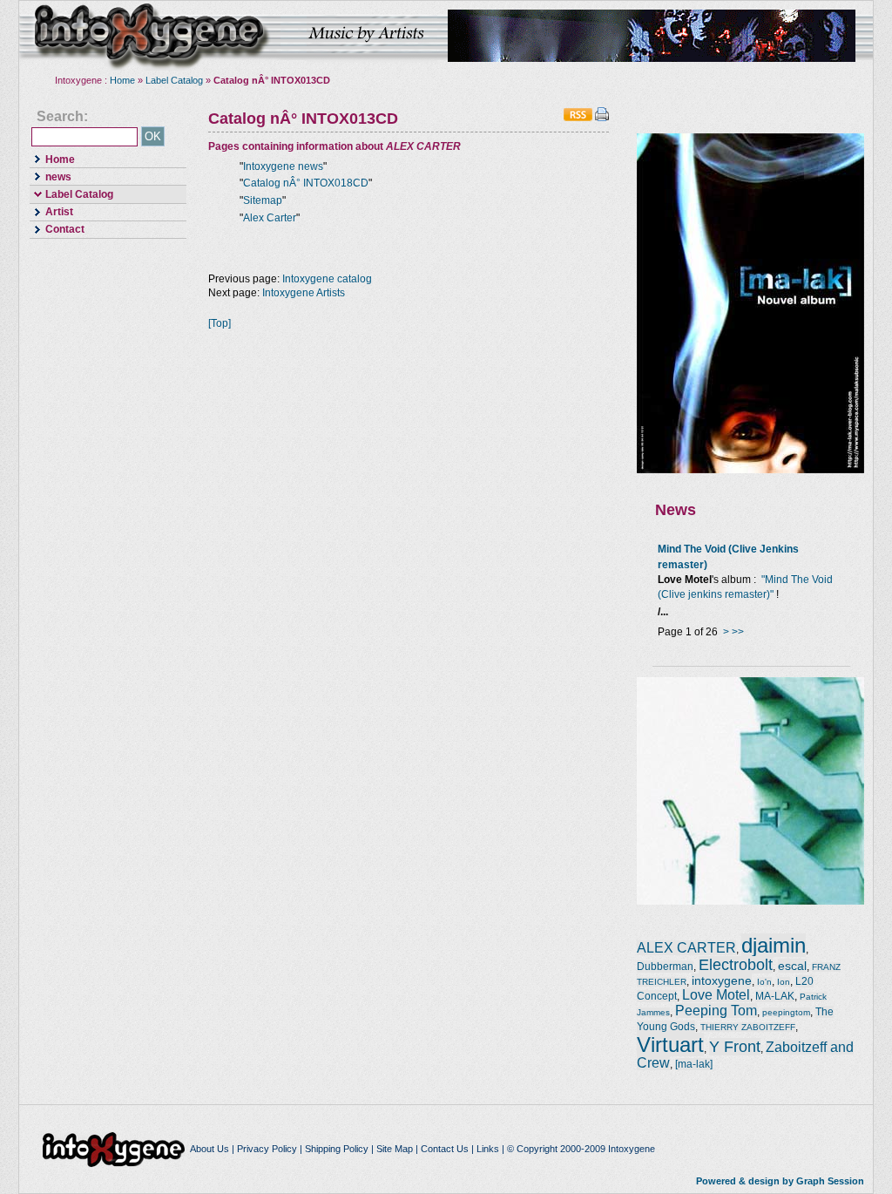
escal (792, 966)
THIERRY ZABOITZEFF (747, 1027)
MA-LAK (774, 996)
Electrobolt (736, 965)
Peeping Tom (716, 1010)
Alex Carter (269, 218)
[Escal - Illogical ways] (750, 901)
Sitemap (262, 200)
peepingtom (786, 1012)
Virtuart (670, 1044)
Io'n (764, 982)
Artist (51, 211)
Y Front (734, 1046)
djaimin (773, 945)
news (50, 175)
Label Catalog (174, 80)
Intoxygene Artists (303, 293)
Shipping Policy (336, 1148)
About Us (209, 1148)
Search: (62, 117)
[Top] (219, 323)
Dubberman (665, 966)
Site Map (394, 1148)
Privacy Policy (267, 1148)
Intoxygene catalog (327, 279)
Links (487, 1148)
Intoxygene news (283, 166)
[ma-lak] (694, 1064)
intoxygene (149, 36)
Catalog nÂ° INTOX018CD (305, 183)
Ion (783, 982)
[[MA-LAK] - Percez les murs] (750, 470)
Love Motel (716, 994)
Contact (57, 228)
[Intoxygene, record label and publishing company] (115, 1148)
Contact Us (445, 1148)
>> (738, 632)
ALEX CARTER (686, 947)
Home (122, 80)
